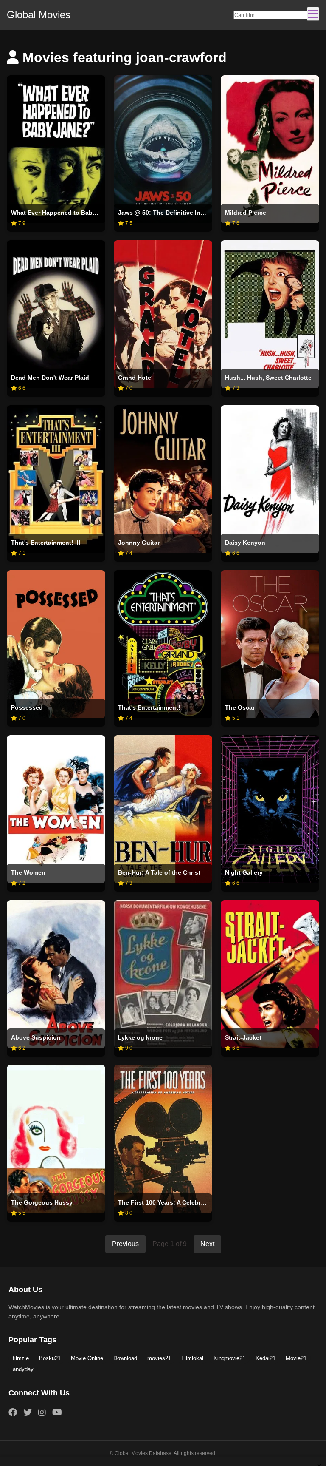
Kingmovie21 (229, 1358)
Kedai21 (265, 1358)
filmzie (21, 1358)
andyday (23, 1369)
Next (207, 1243)
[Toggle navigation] (313, 14)
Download (125, 1358)
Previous (125, 1243)
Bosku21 (50, 1358)
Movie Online (87, 1358)
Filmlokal (192, 1358)
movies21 (159, 1358)
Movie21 (296, 1358)
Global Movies (38, 14)
